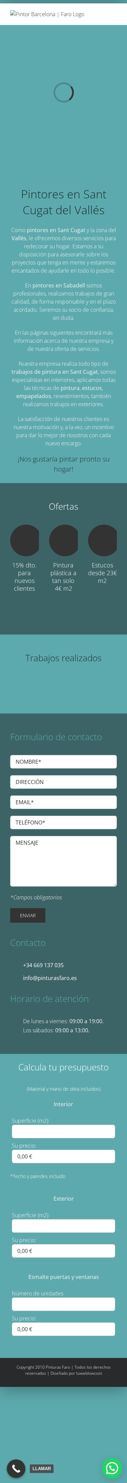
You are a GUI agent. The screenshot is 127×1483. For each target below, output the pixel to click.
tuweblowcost (89, 1373)
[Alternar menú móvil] (114, 13)
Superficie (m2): (30, 1120)
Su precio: (24, 1145)
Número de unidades (37, 1293)
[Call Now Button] (16, 1468)
